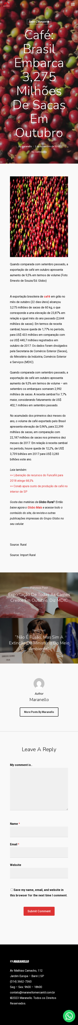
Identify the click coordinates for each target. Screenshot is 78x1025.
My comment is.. (21, 765)
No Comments (39, 151)
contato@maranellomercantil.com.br (32, 992)
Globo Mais (35, 507)
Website (15, 865)
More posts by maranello (39, 712)
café (47, 296)
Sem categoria (39, 21)
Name (15, 824)
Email (14, 844)
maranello (27, 146)
